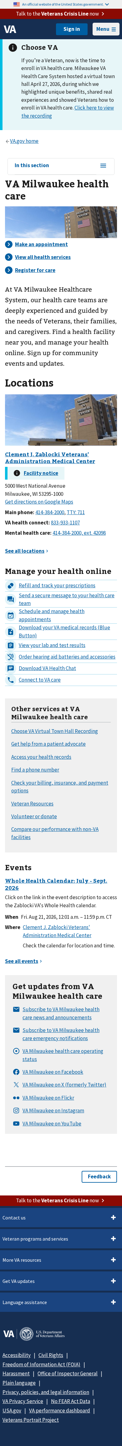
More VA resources (22, 1260)
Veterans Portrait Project (31, 1419)
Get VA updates (19, 1281)
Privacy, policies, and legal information (46, 1392)
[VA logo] (10, 29)
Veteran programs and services (35, 1239)
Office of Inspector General (68, 1373)
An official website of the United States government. (63, 4)
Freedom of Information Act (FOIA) (41, 1364)
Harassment (16, 1373)
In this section (32, 166)
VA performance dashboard (59, 1410)
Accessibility (17, 1355)
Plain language (19, 1382)
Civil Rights (50, 1355)
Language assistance (25, 1302)
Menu (102, 29)
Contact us (14, 1217)
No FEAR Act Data (70, 1401)
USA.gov (12, 1410)
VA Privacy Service (23, 1401)
